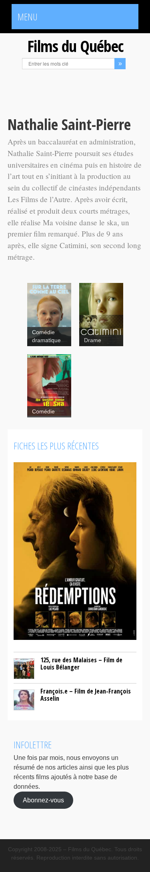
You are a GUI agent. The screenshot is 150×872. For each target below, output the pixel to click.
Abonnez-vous (43, 800)
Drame (92, 340)
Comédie (43, 412)
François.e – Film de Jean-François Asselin (85, 695)
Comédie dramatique (46, 336)
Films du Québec (75, 46)
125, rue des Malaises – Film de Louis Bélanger (81, 664)
